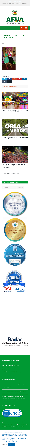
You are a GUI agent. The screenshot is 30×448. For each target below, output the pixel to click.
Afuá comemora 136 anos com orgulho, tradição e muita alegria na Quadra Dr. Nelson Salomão (15, 111)
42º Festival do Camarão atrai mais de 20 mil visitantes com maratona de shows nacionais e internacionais (15, 166)
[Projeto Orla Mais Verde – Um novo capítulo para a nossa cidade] (15, 127)
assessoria (13, 422)
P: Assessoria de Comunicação (11, 42)
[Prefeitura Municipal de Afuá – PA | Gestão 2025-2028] (15, 16)
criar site (12, 421)
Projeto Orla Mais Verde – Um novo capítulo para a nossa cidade (15, 3)
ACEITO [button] (12, 444)
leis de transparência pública (9, 426)
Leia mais (15, 440)
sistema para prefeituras (22, 421)
